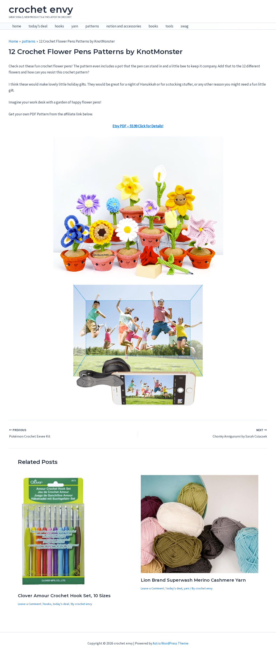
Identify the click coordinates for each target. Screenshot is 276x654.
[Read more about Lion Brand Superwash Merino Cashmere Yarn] (199, 523)
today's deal (61, 604)
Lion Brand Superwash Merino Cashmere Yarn (193, 580)
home (16, 26)
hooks (59, 26)
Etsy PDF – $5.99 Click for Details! (138, 126)
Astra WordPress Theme (170, 643)
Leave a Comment (29, 604)
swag (184, 26)
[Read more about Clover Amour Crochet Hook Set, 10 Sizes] (53, 531)
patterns (92, 26)
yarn (74, 26)
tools (169, 26)
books (153, 26)
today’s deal (37, 26)
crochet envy (41, 9)
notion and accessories (123, 26)
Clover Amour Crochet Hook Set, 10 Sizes (64, 595)
